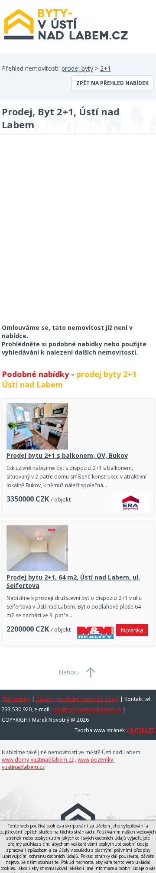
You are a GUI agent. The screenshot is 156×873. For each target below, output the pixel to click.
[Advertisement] (78, 235)
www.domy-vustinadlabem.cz (38, 759)
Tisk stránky (16, 699)
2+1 (105, 68)
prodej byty (77, 68)
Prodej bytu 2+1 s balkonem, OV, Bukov (67, 455)
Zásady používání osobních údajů (77, 699)
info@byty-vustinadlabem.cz (86, 709)
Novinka (131, 630)
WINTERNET (140, 730)
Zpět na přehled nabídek (112, 83)
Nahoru (69, 672)
